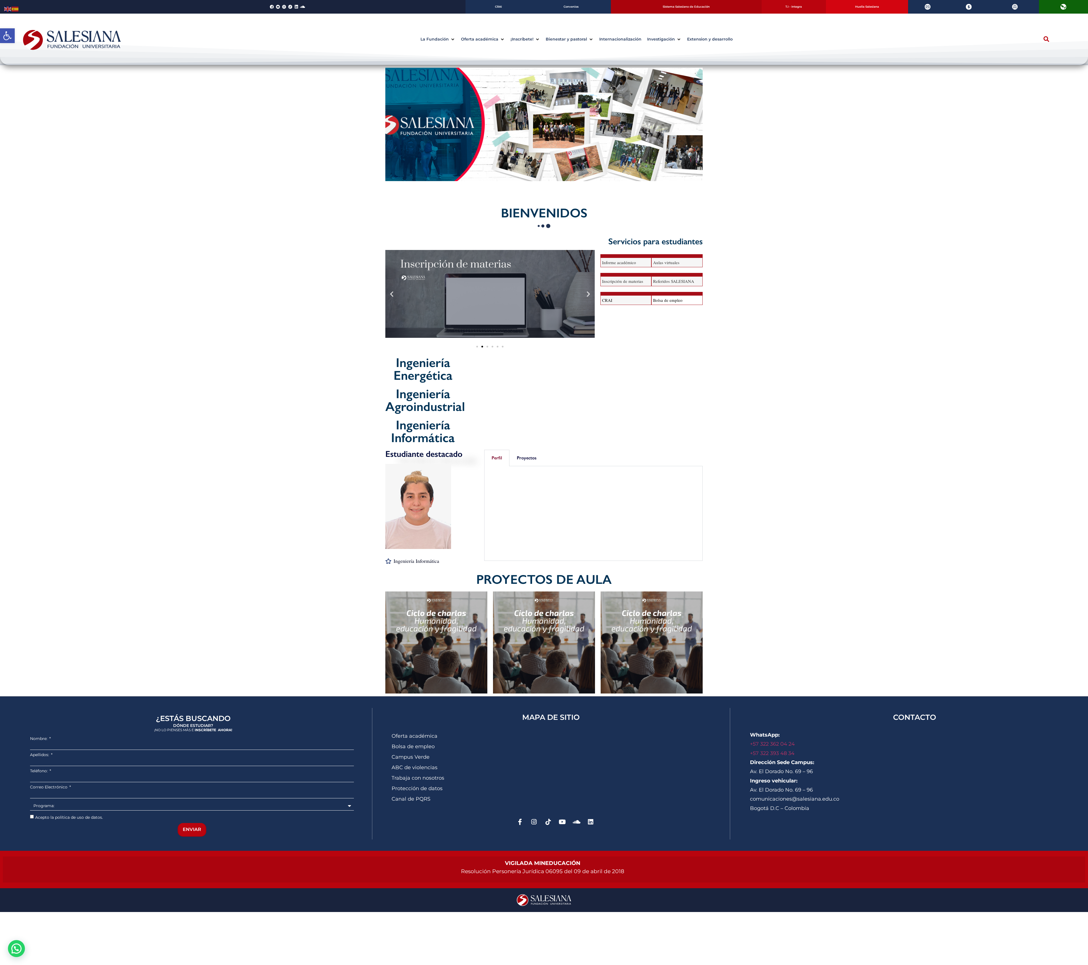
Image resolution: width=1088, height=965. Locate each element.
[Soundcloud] (302, 7)
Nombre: (39, 739)
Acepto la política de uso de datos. (69, 817)
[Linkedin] (296, 7)
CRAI (498, 7)
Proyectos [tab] (526, 458)
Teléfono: (39, 771)
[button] (7, 35)
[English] (8, 8)
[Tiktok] (548, 822)
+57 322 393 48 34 (772, 753)
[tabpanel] (593, 513)
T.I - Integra (793, 7)
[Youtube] (562, 822)
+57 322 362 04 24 (773, 744)
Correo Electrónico (49, 787)
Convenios (571, 7)
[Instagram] (534, 822)
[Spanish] (15, 8)
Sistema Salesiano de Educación (686, 7)
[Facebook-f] (520, 822)
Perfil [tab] (497, 458)
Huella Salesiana (867, 7)
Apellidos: (40, 755)
